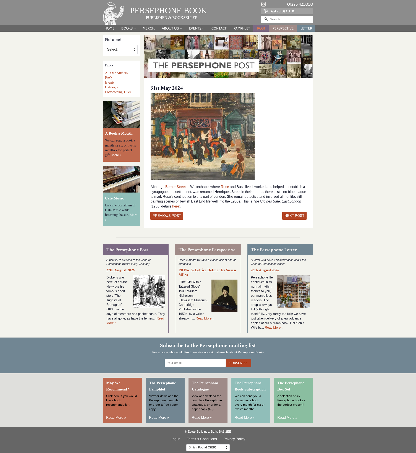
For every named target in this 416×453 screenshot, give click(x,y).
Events (195, 28)
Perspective (283, 28)
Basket (282, 11)
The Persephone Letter (274, 250)
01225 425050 (300, 4)
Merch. (149, 28)
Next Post (294, 215)
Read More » (205, 318)
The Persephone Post (127, 250)
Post (261, 28)
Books (127, 28)
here (175, 206)
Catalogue (112, 87)
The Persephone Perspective (207, 250)
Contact (219, 28)
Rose (225, 187)
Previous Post (167, 215)
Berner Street (175, 187)
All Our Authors (116, 72)
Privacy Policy (234, 439)
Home (109, 28)
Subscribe (238, 363)
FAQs (109, 77)
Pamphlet (242, 28)
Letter (306, 28)
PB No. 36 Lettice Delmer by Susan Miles (207, 272)
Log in (175, 439)
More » (116, 154)
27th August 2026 (120, 270)
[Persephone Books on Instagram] (263, 5)
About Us (171, 28)
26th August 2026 (265, 270)
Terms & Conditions (202, 439)
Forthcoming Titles (118, 91)
